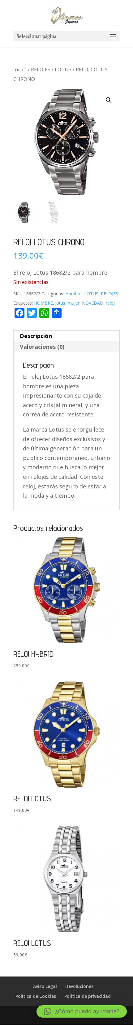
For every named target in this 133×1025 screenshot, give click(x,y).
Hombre (73, 294)
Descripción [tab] (36, 336)
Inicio (20, 69)
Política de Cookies (35, 996)
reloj (110, 303)
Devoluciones (79, 986)
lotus (60, 303)
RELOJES (40, 69)
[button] (108, 100)
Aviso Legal (45, 986)
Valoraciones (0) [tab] (42, 346)
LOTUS (63, 69)
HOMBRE (43, 303)
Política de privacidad (87, 996)
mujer (73, 303)
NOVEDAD (92, 303)
